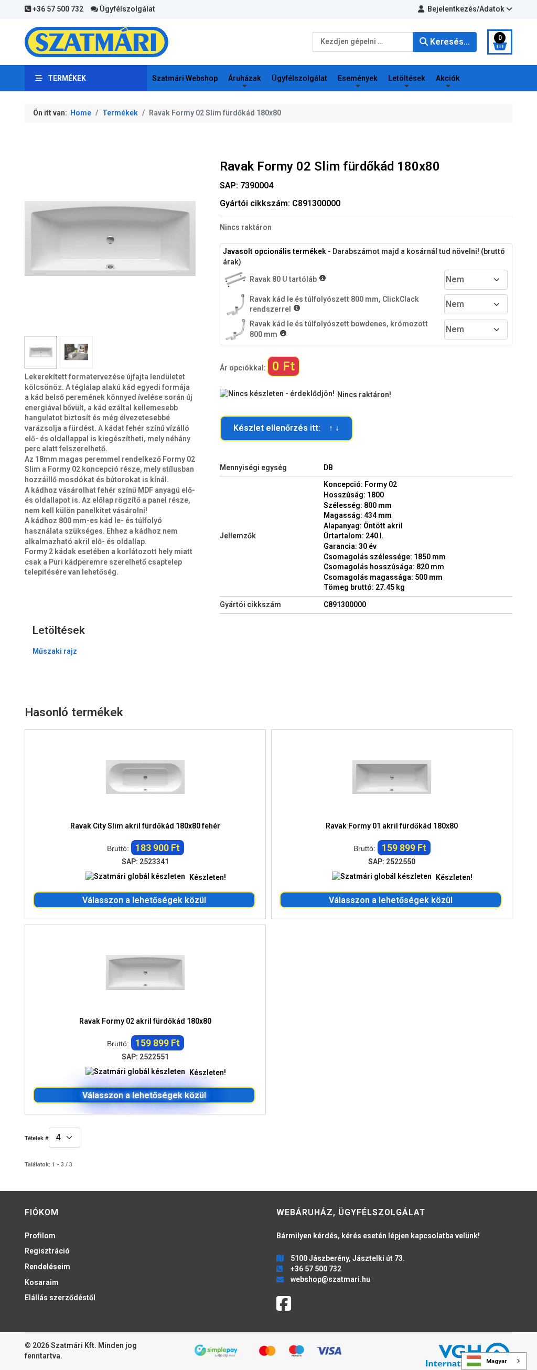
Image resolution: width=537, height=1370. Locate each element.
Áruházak (244, 78)
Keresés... (449, 42)
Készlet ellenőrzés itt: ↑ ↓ (286, 428)
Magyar (496, 1361)
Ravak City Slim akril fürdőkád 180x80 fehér (145, 826)
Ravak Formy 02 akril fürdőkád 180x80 (145, 1021)
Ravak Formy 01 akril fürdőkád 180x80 (392, 826)
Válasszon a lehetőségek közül (144, 900)
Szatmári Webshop (185, 78)
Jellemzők (238, 536)
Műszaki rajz (55, 651)
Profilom (40, 1235)
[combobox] (363, 42)
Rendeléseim (47, 1266)
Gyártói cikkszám (250, 604)
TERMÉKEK (67, 78)
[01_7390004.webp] (110, 237)
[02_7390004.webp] (76, 352)
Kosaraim (42, 1282)
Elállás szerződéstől (60, 1297)
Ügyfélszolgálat (126, 9)
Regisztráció (47, 1251)
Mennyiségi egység (253, 467)
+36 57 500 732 (57, 9)
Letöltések (406, 78)
